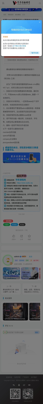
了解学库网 (34, 53)
